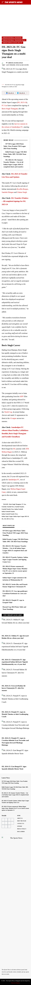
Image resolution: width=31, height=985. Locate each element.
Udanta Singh (22, 192)
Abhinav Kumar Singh (15, 62)
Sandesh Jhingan (8, 192)
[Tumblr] (9, 823)
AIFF (22, 396)
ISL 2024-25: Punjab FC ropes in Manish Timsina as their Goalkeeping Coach (15, 714)
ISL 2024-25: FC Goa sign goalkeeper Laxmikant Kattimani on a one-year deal (15, 593)
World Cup (8, 412)
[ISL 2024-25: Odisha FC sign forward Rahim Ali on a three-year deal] (15, 626)
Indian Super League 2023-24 (12, 42)
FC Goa (4, 105)
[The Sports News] (14, 2)
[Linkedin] (6, 823)
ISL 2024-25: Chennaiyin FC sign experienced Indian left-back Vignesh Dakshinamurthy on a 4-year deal (15, 662)
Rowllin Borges (22, 189)
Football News (10, 506)
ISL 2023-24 (22, 102)
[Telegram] (6, 826)
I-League (13, 418)
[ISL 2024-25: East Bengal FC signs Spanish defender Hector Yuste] (15, 757)
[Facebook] (3, 819)
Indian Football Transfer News (14, 40)
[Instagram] (3, 823)
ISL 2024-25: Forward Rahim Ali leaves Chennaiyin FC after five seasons (13, 688)
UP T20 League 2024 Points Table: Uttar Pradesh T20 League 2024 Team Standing (14, 146)
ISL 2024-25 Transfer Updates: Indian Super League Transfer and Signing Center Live (15, 559)
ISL (14, 449)
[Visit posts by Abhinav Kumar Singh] (3, 64)
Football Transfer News (8, 509)
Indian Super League (7, 516)
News (12, 519)
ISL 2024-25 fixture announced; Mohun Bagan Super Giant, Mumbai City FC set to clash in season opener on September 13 (15, 808)
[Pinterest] (12, 819)
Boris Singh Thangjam (10, 109)
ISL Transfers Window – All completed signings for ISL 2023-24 (15, 201)
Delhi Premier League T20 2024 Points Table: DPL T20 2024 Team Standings (15, 154)
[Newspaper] (9, 826)
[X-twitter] (6, 819)
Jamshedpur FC (13, 480)
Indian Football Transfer (12, 37)
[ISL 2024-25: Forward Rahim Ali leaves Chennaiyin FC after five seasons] (15, 676)
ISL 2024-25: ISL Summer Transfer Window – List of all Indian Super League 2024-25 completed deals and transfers (15, 794)
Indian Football (19, 509)
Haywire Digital (15, 983)
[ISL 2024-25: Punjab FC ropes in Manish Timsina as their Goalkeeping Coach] (15, 702)
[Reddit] (3, 826)
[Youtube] (9, 819)
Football (4, 506)
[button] (3, 2)
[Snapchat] (12, 823)
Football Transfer (19, 506)
